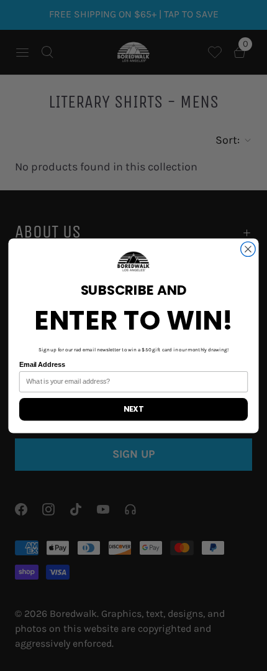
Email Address (42, 364)
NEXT (133, 409)
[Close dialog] (248, 248)
